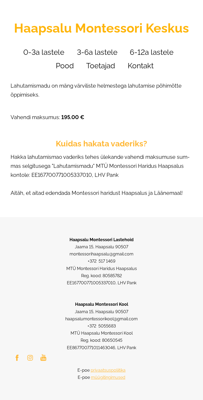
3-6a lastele (97, 52)
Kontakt (141, 65)
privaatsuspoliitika (108, 370)
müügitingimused (108, 377)
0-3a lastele (43, 52)
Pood (65, 65)
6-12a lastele (151, 52)
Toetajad (100, 65)
